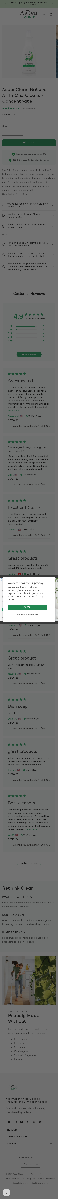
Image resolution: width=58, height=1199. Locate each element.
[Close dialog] (2, 579)
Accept (27, 607)
